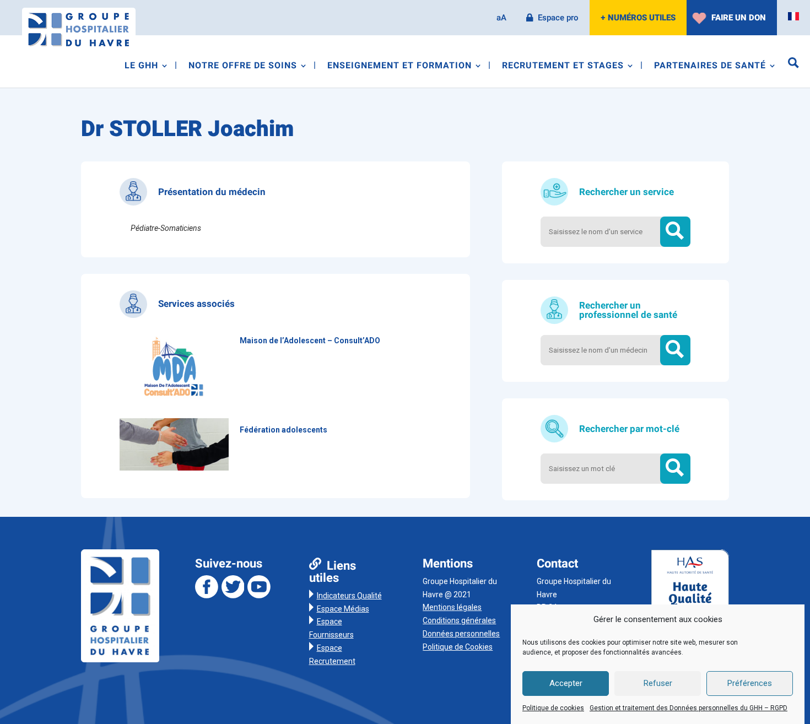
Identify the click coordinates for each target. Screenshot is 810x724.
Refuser (658, 684)
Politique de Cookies (458, 646)
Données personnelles (461, 633)
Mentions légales (452, 607)
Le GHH (141, 67)
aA (501, 18)
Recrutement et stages (563, 67)
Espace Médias (343, 608)
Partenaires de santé (710, 67)
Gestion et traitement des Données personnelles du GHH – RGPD (688, 708)
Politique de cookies (553, 708)
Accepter (565, 684)
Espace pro (558, 18)
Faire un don (738, 18)
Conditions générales (459, 620)
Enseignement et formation (399, 67)
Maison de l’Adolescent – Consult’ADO (310, 340)
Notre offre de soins (242, 67)
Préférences (749, 684)
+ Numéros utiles (638, 18)
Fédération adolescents (283, 429)
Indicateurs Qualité (349, 595)
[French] (793, 16)
